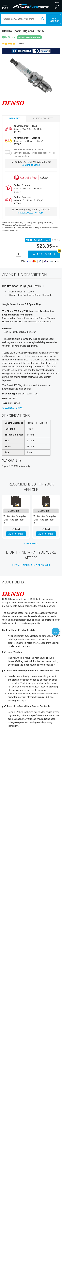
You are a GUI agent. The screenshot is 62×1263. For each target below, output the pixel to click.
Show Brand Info (12, 408)
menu (5, 8)
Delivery (14, 118)
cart (57, 8)
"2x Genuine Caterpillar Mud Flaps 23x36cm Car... (44, 520)
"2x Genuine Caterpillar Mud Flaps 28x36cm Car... (14, 520)
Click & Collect (43, 118)
